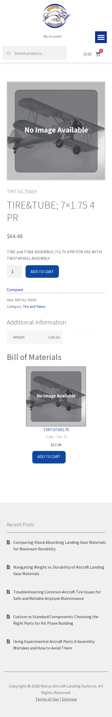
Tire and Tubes (34, 306)
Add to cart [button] (49, 456)
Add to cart (42, 271)
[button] (101, 37)
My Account (52, 36)
